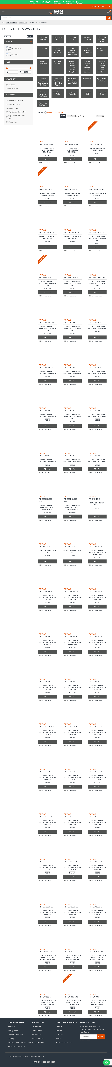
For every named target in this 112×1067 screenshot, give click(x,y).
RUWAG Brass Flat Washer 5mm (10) (47, 194)
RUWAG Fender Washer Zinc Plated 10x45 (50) (97, 597)
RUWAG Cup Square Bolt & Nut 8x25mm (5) (97, 416)
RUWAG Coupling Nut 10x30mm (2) (97, 194)
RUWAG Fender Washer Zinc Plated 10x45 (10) (47, 597)
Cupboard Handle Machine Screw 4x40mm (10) (72, 150)
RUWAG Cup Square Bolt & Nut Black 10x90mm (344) (72, 507)
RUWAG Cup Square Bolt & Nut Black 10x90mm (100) (47, 507)
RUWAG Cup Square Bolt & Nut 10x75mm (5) (72, 283)
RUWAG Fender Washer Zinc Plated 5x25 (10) (72, 732)
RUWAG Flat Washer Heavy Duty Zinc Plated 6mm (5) (97, 1003)
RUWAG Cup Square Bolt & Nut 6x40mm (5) (47, 373)
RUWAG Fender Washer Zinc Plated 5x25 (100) (47, 732)
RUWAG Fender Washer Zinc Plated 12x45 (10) (97, 642)
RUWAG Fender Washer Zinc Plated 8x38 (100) (72, 868)
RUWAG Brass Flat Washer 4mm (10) (97, 149)
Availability (11, 79)
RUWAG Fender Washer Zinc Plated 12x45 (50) (72, 688)
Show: (99, 116)
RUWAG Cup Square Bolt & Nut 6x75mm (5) (47, 416)
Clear (30, 36)
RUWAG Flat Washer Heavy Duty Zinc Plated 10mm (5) (72, 958)
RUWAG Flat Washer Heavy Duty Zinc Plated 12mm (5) (47, 1003)
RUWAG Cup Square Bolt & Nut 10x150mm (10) (47, 283)
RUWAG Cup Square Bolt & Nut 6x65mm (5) (97, 373)
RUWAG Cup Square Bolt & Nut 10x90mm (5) (72, 328)
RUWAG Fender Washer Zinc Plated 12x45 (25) (47, 688)
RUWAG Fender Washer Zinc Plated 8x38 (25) (47, 913)
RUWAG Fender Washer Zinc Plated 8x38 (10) (97, 868)
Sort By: (70, 116)
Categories (10, 95)
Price (8, 62)
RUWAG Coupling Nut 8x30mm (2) (72, 237)
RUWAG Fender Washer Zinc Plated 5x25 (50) (47, 778)
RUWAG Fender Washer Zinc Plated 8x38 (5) (97, 913)
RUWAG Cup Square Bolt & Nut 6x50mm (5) (72, 373)
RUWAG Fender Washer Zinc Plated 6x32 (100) (97, 778)
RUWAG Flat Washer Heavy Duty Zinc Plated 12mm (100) (97, 958)
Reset (63, 116)
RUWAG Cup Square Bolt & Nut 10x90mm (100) (97, 283)
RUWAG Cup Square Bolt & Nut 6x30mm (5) (97, 327)
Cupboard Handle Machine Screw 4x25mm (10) (47, 150)
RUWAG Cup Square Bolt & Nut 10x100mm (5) (97, 238)
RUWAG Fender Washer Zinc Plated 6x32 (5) (47, 868)
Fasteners (23, 22)
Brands (9, 42)
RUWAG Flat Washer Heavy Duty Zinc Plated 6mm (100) (72, 1003)
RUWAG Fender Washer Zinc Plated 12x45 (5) (97, 688)
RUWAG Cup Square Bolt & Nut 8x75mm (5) (97, 461)
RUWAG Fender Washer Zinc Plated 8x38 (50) (72, 913)
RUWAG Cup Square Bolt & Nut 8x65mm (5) (72, 461)
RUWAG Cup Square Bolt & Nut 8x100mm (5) (72, 416)
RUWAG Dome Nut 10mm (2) (97, 504)
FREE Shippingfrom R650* (45, 2)
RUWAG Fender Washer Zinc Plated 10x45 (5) (47, 642)
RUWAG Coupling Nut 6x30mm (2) (47, 237)
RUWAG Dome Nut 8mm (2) (72, 552)
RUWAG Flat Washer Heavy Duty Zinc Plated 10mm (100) (47, 958)
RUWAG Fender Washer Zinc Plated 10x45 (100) (97, 552)
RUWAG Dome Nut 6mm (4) (47, 552)
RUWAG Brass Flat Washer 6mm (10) (72, 194)
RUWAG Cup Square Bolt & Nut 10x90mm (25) (47, 328)
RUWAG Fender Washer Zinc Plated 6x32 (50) (97, 822)
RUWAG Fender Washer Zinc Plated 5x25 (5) (72, 778)
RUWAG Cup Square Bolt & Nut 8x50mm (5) (47, 461)
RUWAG (42, 142)
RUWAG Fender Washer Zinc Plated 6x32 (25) (72, 822)
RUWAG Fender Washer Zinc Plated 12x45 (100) (72, 642)
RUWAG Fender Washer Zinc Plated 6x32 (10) (47, 822)
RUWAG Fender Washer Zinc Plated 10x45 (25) (72, 597)
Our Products (11, 22)
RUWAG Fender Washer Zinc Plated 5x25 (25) (97, 732)
